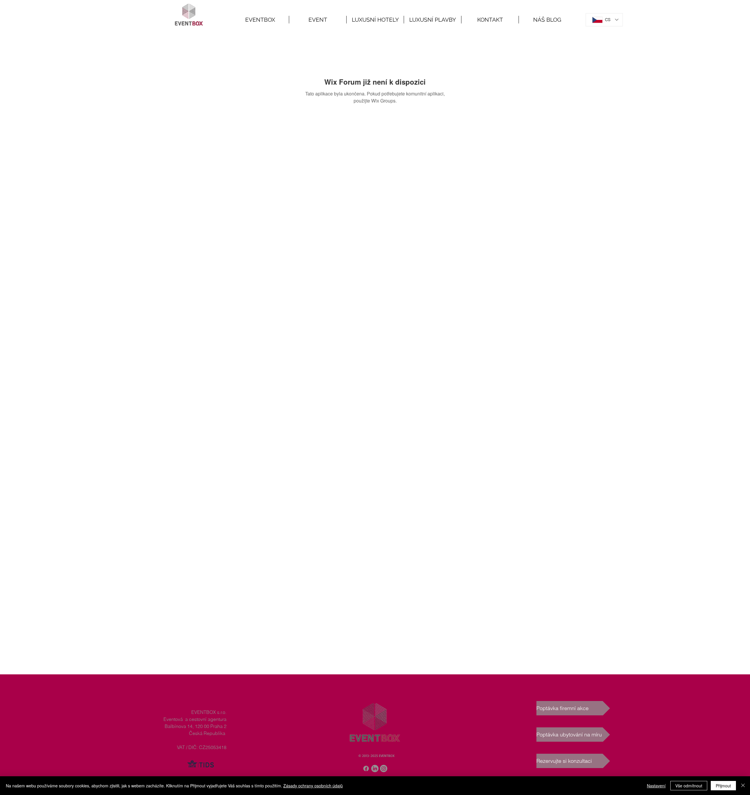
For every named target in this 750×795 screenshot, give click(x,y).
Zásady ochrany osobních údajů (313, 786)
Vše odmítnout (688, 786)
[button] (317, 19)
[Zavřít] (742, 785)
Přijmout (723, 786)
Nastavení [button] (656, 786)
